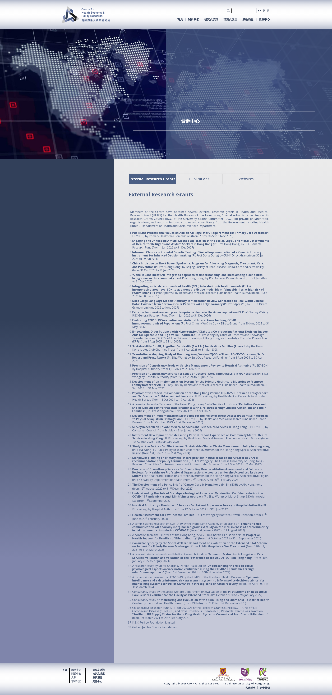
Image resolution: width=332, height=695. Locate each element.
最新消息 (247, 19)
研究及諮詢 (211, 19)
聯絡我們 (76, 681)
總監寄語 (76, 669)
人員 (73, 677)
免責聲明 (265, 687)
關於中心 (76, 673)
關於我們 (193, 19)
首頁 (180, 19)
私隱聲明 (251, 687)
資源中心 (264, 19)
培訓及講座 (230, 19)
